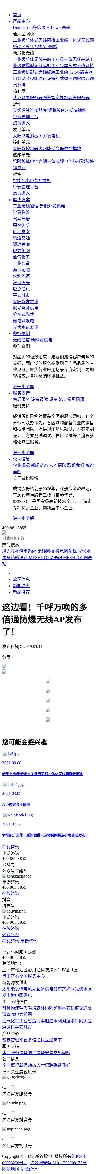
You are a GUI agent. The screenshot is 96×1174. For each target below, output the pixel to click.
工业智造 (27, 1021)
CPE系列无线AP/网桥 (37, 46)
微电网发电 (21, 995)
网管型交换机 (55, 97)
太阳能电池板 (25, 136)
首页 (17, 14)
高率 (57, 1040)
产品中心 (21, 21)
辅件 (82, 110)
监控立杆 (42, 180)
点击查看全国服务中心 (23, 976)
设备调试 (27, 1052)
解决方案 (21, 199)
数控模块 (72, 148)
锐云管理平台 (15, 1040)
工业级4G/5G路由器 (74, 72)
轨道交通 (78, 1008)
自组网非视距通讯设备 (34, 78)
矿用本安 (61, 1008)
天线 (17, 110)
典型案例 (21, 333)
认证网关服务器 (28, 97)
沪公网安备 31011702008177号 (58, 1162)
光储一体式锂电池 (55, 161)
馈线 (25, 110)
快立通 (47, 1040)
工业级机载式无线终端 (34, 72)
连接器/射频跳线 (45, 110)
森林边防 (44, 1008)
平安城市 (23, 1027)
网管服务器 (79, 97)
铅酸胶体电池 (25, 161)
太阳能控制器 (25, 148)
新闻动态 (21, 585)
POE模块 (69, 110)
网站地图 (10, 1169)
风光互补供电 (40, 989)
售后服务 (10, 1052)
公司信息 (21, 459)
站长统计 (28, 1169)
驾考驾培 (27, 1008)
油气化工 (10, 1021)
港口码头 (78, 1021)
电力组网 (23, 1014)
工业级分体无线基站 (32, 59)
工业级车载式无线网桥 (72, 65)
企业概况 (10, 1065)
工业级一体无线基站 (70, 59)
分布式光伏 (64, 989)
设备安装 (44, 1052)
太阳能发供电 (15, 989)
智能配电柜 (23, 180)
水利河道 (61, 1021)
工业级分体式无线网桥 (34, 40)
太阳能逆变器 (51, 148)
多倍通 (34, 1040)
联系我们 (61, 1065)
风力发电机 (49, 136)
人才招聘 (44, 1065)
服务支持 (21, 393)
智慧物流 (10, 1008)
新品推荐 (21, 592)
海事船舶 (44, 1021)
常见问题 (61, 1052)
